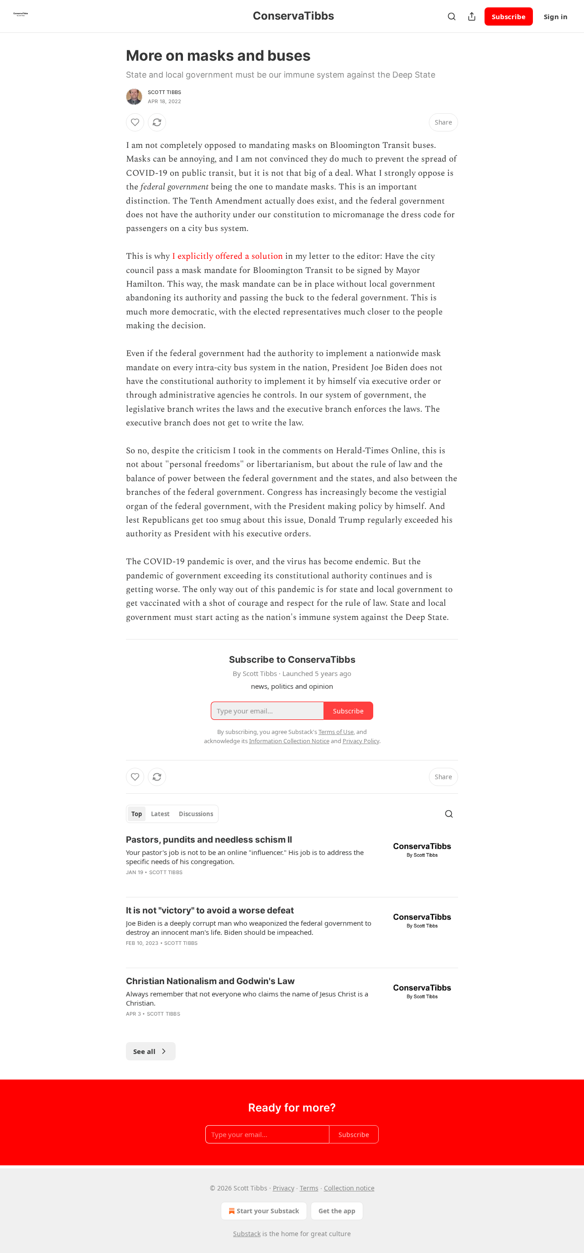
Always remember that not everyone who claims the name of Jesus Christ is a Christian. (247, 998)
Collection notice (349, 1188)
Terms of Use (336, 732)
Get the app (336, 1210)
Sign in (556, 16)
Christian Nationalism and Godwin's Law (210, 981)
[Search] (452, 16)
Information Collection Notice (289, 741)
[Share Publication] (472, 16)
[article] (292, 861)
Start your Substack (268, 1210)
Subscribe (509, 16)
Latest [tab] (160, 814)
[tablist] (172, 814)
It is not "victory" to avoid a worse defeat (210, 910)
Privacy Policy (361, 741)
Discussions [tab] (196, 814)
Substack (247, 1233)
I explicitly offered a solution (227, 256)
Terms (309, 1188)
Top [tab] (136, 814)
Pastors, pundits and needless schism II (209, 839)
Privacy (283, 1188)
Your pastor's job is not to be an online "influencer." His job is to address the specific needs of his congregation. (245, 857)
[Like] (135, 122)
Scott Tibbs (164, 92)
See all (144, 1051)
